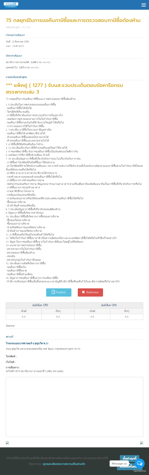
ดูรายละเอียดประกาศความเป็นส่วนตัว (64, 464)
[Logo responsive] (11, 5)
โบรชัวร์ (60, 292)
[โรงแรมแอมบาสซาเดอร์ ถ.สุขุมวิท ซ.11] (7, 442)
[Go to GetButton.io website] (139, 471)
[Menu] (143, 4)
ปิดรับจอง (92, 292)
